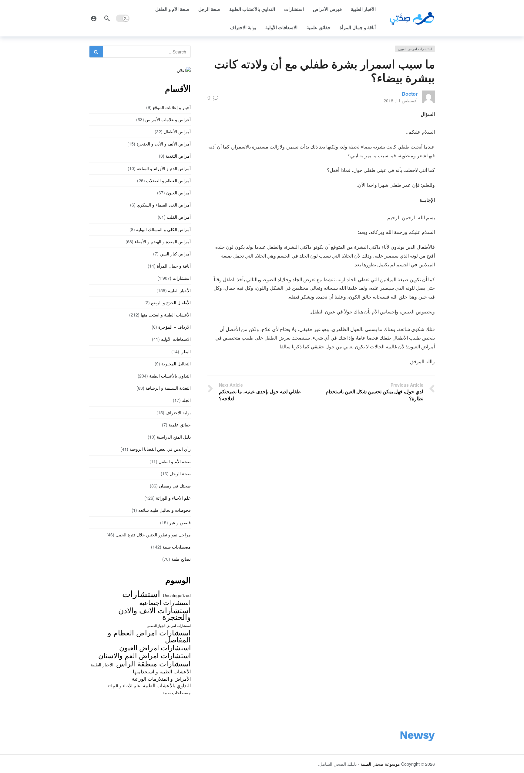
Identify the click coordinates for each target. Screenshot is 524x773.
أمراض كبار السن (175, 254)
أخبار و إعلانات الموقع (172, 107)
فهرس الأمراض (327, 9)
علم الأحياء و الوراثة (173, 498)
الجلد (186, 400)
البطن (185, 351)
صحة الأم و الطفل (172, 9)
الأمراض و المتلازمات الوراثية (161, 678)
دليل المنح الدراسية (174, 437)
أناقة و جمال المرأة (358, 27)
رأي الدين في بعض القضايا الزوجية (160, 449)
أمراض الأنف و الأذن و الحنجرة (163, 144)
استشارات (294, 9)
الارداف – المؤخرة (174, 327)
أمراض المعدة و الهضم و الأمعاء (163, 241)
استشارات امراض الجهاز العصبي (169, 625)
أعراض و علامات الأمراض (168, 119)
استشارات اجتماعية (165, 602)
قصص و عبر (180, 522)
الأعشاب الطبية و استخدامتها (166, 315)
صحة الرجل (209, 9)
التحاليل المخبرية (176, 364)
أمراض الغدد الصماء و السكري (164, 205)
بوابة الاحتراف (243, 27)
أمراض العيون (178, 193)
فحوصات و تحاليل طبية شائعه (164, 510)
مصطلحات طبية (177, 547)
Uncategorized (177, 595)
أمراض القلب (179, 217)
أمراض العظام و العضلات (168, 180)
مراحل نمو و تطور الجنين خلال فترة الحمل (153, 535)
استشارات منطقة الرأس (153, 663)
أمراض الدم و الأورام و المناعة (164, 168)
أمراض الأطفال (177, 131)
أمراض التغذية (178, 156)
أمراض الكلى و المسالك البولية (163, 229)
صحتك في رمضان (175, 486)
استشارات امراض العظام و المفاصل (149, 636)
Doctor (410, 93)
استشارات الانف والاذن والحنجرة (154, 613)
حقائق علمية (319, 27)
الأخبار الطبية (363, 9)
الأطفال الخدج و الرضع (171, 302)
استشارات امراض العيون (415, 48)
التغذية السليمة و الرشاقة (168, 388)
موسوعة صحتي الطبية (380, 764)
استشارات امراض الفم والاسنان (144, 655)
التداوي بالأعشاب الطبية (252, 9)
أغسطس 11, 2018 (401, 100)
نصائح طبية (181, 559)
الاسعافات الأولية (281, 27)
